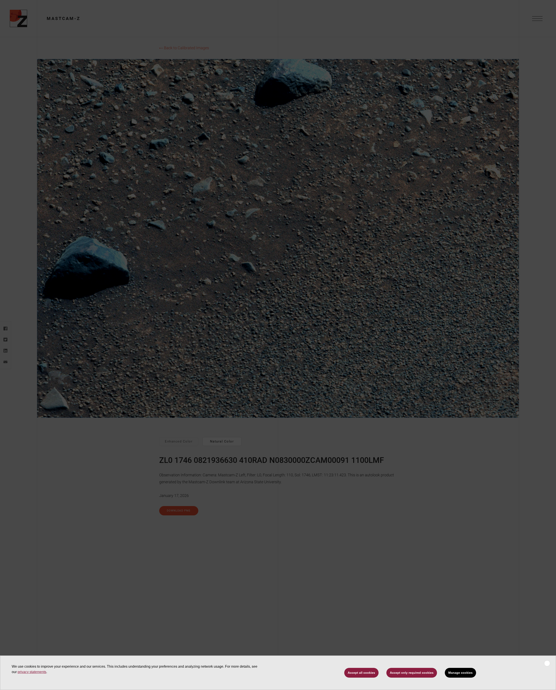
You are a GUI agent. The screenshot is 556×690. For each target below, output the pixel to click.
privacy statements (32, 672)
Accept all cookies (361, 672)
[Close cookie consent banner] (547, 663)
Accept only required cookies (412, 672)
